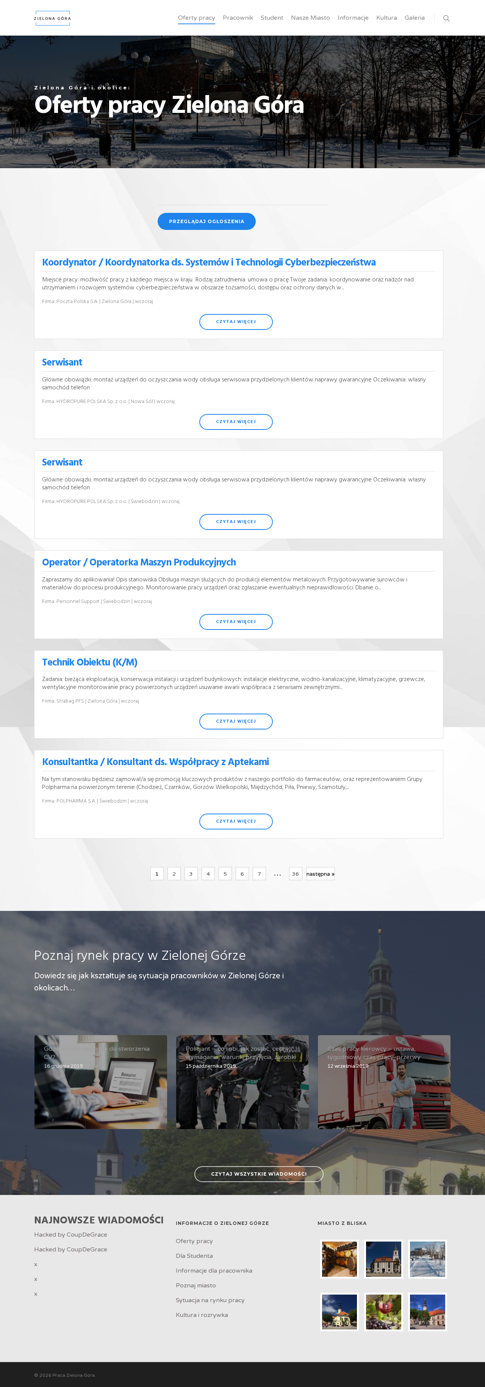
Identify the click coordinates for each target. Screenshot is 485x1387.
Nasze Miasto (310, 18)
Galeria (415, 18)
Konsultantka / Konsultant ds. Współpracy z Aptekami (155, 762)
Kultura (386, 18)
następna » (321, 874)
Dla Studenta (194, 1256)
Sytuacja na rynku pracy (210, 1300)
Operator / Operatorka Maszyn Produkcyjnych (139, 563)
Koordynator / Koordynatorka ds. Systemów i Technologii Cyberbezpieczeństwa (208, 263)
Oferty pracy (196, 18)
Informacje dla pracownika (214, 1271)
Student (272, 18)
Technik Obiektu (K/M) (89, 663)
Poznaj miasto (196, 1285)
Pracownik (238, 18)
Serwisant (62, 363)
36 (295, 874)
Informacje (353, 18)
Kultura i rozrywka (202, 1315)
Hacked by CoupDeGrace (70, 1235)
